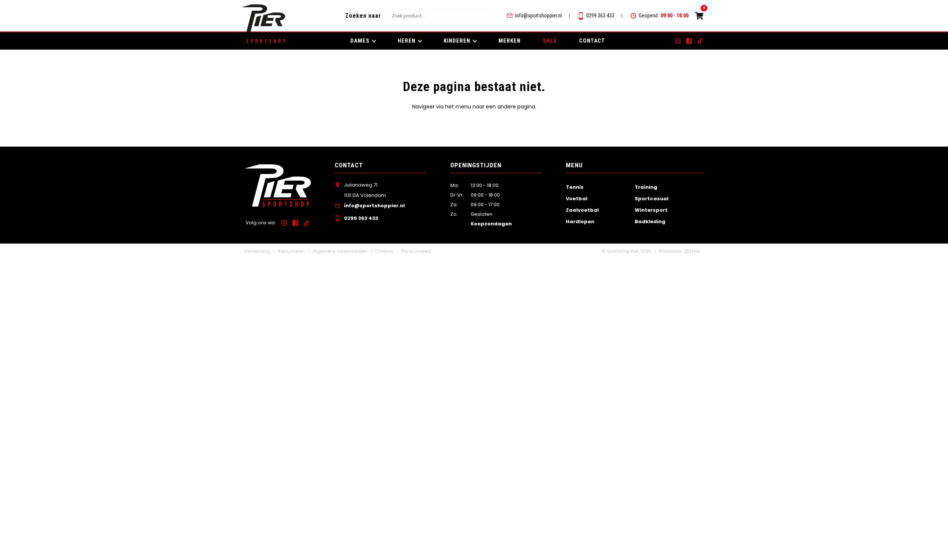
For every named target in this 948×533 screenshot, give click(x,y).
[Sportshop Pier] (263, 18)
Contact (592, 40)
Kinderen (457, 40)
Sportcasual (651, 198)
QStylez (692, 251)
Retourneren (291, 251)
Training (646, 187)
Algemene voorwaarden (340, 251)
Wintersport (651, 210)
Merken (509, 40)
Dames (360, 40)
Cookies (384, 251)
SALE (550, 40)
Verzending (257, 251)
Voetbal (576, 198)
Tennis (575, 187)
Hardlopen (580, 221)
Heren (406, 40)
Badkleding (650, 221)
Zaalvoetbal (582, 210)
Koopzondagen (491, 223)
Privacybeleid (416, 251)
